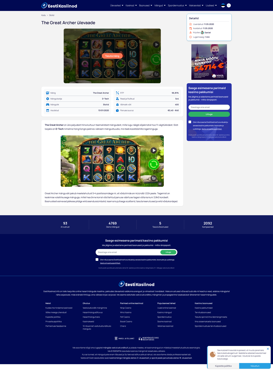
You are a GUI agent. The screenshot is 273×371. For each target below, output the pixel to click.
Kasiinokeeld (88, 321)
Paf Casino (125, 317)
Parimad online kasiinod (131, 303)
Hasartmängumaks (91, 317)
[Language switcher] (223, 5)
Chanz (123, 326)
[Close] (268, 348)
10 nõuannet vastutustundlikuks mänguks (97, 327)
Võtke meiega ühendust (56, 312)
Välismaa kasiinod (165, 326)
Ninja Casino (125, 307)
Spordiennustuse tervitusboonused (210, 326)
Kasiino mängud (164, 312)
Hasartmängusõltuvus (93, 312)
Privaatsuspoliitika (54, 321)
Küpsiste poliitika (53, 317)
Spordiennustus (164, 317)
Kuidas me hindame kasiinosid (59, 307)
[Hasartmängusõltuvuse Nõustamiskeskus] (149, 338)
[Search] (229, 5)
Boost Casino (126, 321)
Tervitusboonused (203, 312)
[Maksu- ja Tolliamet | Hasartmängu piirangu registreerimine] (124, 338)
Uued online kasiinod (166, 307)
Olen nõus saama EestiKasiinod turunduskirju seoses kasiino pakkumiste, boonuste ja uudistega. (210, 125)
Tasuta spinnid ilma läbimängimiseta (211, 317)
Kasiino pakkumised (203, 307)
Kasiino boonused (203, 303)
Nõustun (255, 365)
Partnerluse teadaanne (56, 326)
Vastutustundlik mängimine (95, 307)
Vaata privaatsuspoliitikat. (212, 129)
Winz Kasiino (125, 312)
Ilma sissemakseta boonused (208, 321)
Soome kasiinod (164, 321)
